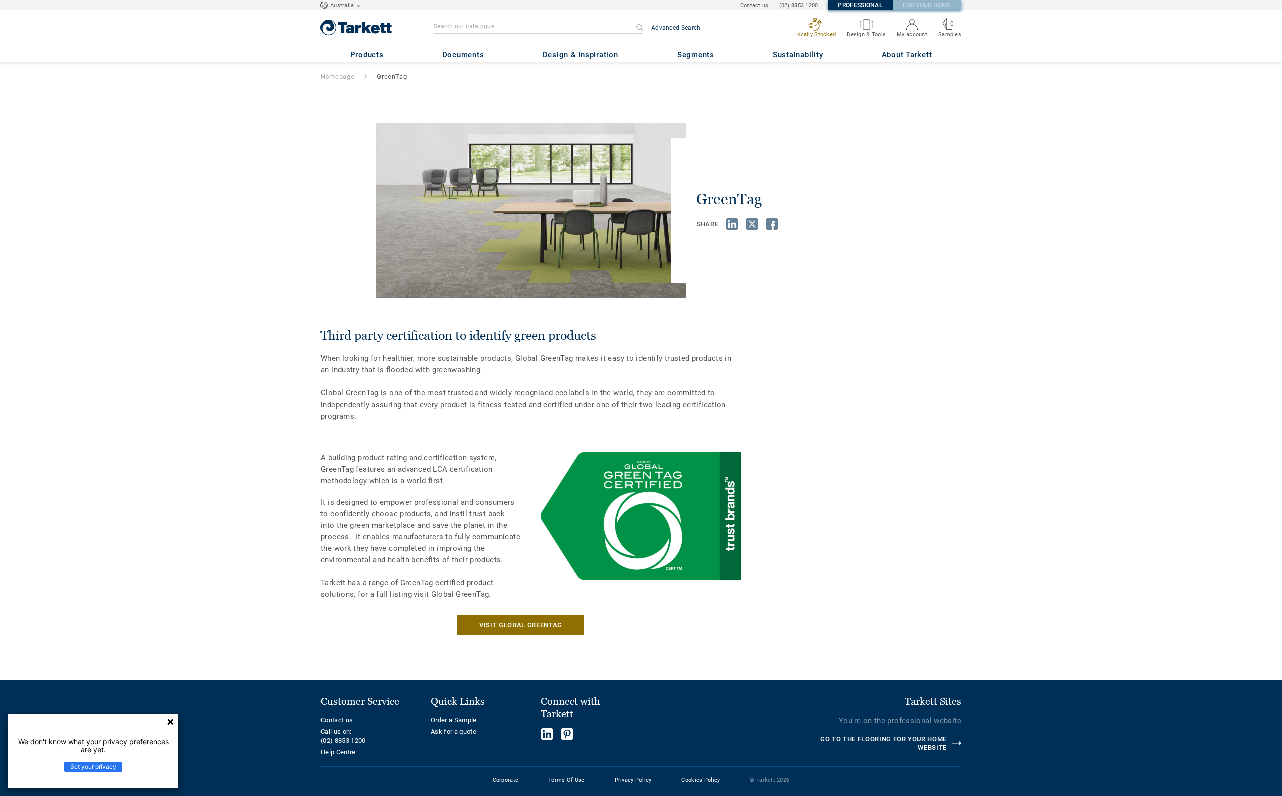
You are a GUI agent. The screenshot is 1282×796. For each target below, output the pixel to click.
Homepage (337, 76)
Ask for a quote (453, 731)
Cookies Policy (700, 780)
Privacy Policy (633, 780)
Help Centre (338, 752)
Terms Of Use (566, 780)
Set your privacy (93, 766)
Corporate (506, 780)
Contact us (754, 5)
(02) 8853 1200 (798, 5)
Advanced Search (676, 27)
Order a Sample (454, 720)
